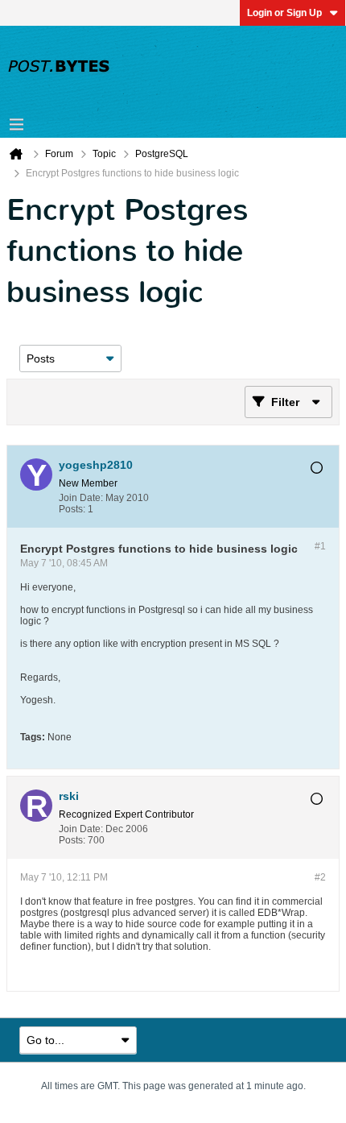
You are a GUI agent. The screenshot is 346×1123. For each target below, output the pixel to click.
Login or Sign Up (284, 13)
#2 (320, 877)
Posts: (72, 509)
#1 (320, 546)
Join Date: (81, 497)
